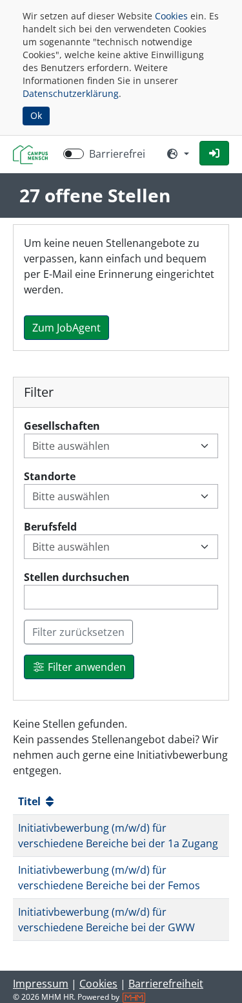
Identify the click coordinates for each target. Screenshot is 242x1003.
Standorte (50, 476)
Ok (36, 115)
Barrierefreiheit (165, 984)
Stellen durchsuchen (77, 577)
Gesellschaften (62, 426)
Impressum (40, 984)
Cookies (171, 16)
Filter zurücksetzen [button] (78, 632)
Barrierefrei (117, 154)
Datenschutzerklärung (71, 93)
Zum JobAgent (66, 328)
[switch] (73, 154)
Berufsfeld (50, 527)
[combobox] (113, 446)
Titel (30, 801)
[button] (214, 153)
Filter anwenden (85, 667)
